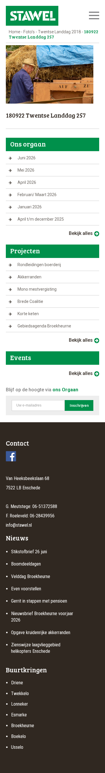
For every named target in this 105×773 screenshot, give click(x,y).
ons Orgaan (65, 389)
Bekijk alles (81, 233)
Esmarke (19, 715)
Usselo (17, 747)
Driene (17, 682)
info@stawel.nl (19, 525)
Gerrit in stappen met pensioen (39, 601)
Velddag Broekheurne (30, 576)
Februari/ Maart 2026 (37, 194)
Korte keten (28, 313)
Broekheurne (22, 725)
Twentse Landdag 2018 (59, 31)
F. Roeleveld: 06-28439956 (30, 516)
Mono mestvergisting (37, 289)
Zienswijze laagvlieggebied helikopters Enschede (35, 648)
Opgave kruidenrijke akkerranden (40, 632)
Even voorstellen (26, 588)
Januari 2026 (30, 207)
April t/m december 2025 (41, 219)
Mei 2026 (26, 170)
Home (14, 31)
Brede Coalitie (30, 301)
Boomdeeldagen (26, 564)
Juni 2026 (27, 158)
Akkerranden (29, 277)
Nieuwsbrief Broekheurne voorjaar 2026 (42, 617)
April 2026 (27, 182)
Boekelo (18, 736)
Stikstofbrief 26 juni (29, 551)
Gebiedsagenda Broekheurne (44, 326)
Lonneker (19, 704)
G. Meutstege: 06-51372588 (31, 506)
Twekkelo (20, 693)
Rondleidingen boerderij (39, 264)
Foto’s (29, 31)
